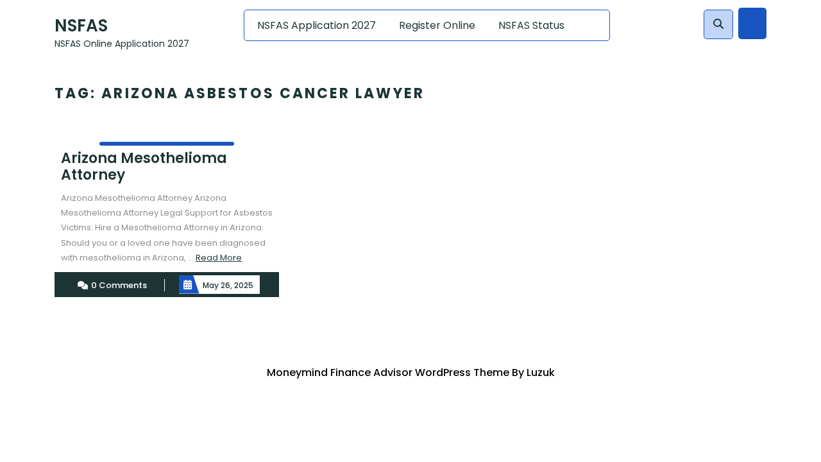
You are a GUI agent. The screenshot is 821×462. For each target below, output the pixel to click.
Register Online (437, 25)
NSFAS (81, 25)
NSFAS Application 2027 (316, 25)
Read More (219, 258)
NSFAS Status (531, 25)
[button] (718, 24)
